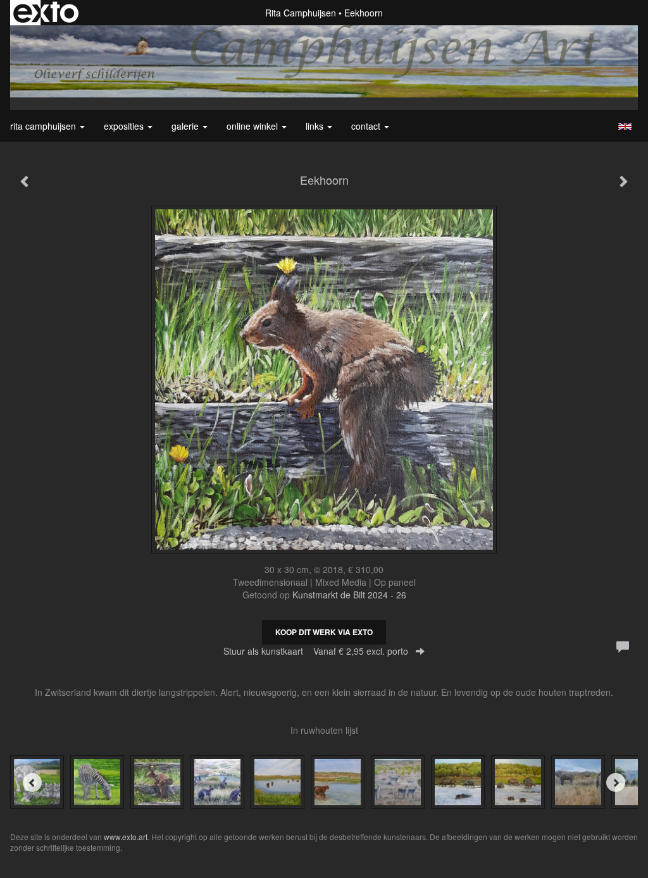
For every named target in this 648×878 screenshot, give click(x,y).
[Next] (615, 782)
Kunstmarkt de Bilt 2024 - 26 (349, 594)
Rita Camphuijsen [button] (44, 126)
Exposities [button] (125, 126)
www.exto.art (125, 836)
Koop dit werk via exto (324, 632)
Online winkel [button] (253, 126)
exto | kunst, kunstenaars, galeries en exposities (46, 12)
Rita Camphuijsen (300, 12)
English (625, 126)
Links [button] (316, 126)
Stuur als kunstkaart (315, 651)
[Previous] (32, 782)
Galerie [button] (186, 126)
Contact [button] (367, 126)
